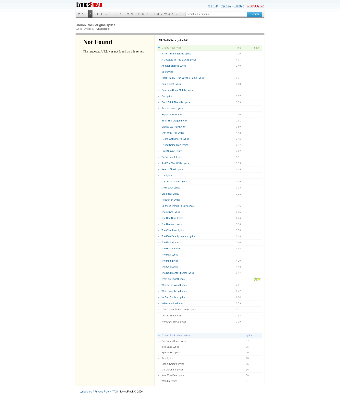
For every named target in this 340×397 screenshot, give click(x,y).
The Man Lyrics (170, 254)
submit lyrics (255, 6)
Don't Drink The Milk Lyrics (176, 102)
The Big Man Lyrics (172, 224)
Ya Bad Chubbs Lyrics (173, 297)
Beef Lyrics (167, 72)
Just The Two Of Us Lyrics (175, 163)
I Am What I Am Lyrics (173, 132)
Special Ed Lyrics (171, 352)
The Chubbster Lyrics (173, 230)
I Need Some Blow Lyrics (175, 145)
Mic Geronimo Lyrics (172, 369)
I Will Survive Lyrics (172, 151)
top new (226, 6)
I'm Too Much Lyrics (172, 157)
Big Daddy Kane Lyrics (174, 341)
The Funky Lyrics (171, 242)
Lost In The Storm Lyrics (174, 181)
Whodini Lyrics (169, 381)
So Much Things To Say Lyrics (178, 206)
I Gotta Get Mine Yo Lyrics (175, 139)
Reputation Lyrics (171, 199)
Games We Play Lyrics (174, 126)
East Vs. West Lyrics (172, 108)
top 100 (213, 6)
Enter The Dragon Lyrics (175, 120)
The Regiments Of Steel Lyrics (178, 273)
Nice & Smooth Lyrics (173, 364)
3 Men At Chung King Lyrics (176, 53)
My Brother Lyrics (171, 187)
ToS (115, 391)
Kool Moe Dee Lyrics (173, 375)
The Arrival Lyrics (171, 212)
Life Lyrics (167, 175)
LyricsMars (85, 391)
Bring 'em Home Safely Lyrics (177, 90)
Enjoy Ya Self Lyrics (172, 114)
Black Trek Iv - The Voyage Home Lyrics (183, 78)
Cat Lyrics (167, 96)
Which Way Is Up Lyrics (174, 291)
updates (239, 6)
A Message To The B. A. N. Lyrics (179, 59)
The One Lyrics (170, 267)
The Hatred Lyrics (171, 248)
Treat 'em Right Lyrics (173, 279)
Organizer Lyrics (170, 193)
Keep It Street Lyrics (172, 169)
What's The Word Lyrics (174, 285)
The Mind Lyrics (170, 260)
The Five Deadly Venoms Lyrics (178, 236)
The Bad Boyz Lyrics (172, 218)
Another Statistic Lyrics (174, 65)
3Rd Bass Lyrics (170, 347)
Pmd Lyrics (167, 358)
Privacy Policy (102, 391)
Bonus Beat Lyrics (171, 84)
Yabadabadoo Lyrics (173, 303)
